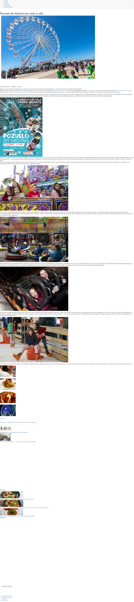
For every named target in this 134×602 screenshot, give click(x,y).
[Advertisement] (38, 82)
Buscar (6, 2)
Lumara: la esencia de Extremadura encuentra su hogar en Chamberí (17, 499)
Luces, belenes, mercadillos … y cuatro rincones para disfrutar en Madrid (18, 441)
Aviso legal (4, 600)
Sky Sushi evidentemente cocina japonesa (20, 92)
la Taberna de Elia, (92, 90)
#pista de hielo (26, 422)
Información (7, 5)
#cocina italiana (15, 422)
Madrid (9, 422)
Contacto (6, 4)
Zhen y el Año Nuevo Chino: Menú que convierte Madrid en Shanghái (17, 516)
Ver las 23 (2, 418)
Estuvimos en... (4, 422)
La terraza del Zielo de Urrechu (61, 90)
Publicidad (4, 599)
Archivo (6, 1)
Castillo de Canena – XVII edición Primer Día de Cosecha (14, 432)
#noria (21, 422)
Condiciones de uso (7, 596)
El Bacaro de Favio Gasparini (124, 90)
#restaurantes (33, 422)
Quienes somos (8, 7)
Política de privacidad (7, 597)
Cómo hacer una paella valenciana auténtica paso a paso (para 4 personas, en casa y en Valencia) (24, 507)
